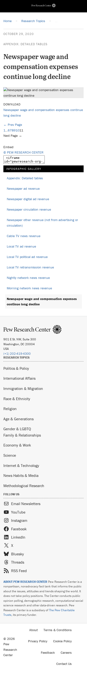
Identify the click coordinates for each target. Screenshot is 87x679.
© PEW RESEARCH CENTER (23, 152)
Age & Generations (18, 418)
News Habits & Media (20, 475)
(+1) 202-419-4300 (17, 354)
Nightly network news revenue (28, 277)
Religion (10, 408)
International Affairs (19, 378)
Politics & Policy (16, 368)
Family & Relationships (22, 435)
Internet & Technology (21, 465)
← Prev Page (12, 124)
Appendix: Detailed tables (25, 44)
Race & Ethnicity (16, 398)
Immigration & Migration (23, 388)
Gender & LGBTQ (17, 428)
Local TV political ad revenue (27, 257)
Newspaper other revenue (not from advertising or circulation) (42, 223)
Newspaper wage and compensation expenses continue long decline (42, 302)
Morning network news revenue (29, 288)
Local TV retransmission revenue (30, 267)
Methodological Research (23, 485)
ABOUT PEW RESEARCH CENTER (25, 582)
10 (17, 130)
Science (9, 455)
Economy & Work (17, 445)
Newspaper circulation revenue (29, 209)
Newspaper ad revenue (23, 188)
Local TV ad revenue (21, 246)
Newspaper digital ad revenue (28, 199)
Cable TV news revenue (23, 236)
